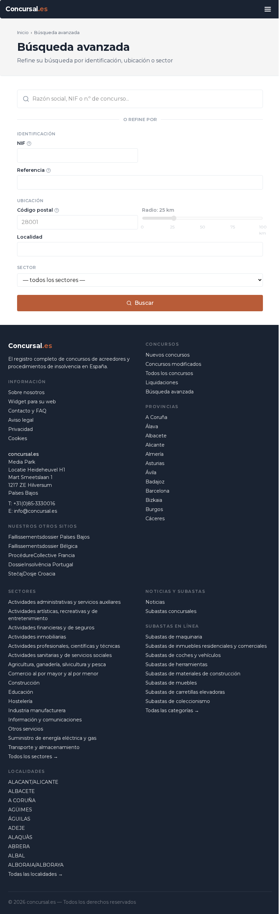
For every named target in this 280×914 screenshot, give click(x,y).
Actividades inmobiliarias (37, 637)
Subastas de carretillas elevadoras (185, 692)
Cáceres (155, 518)
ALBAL (16, 856)
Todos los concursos (169, 373)
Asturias (154, 463)
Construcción (24, 683)
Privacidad (20, 429)
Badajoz (155, 482)
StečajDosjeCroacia (31, 574)
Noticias (155, 602)
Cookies (17, 438)
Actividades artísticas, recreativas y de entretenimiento (53, 614)
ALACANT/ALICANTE (33, 782)
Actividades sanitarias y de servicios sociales (60, 655)
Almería (154, 454)
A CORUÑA (22, 800)
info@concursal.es (35, 511)
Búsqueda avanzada (169, 392)
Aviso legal (20, 420)
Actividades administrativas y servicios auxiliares (64, 602)
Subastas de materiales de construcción (192, 674)
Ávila (150, 472)
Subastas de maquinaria (173, 637)
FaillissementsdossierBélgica (43, 546)
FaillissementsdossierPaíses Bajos (48, 537)
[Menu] (268, 9)
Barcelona (157, 491)
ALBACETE (21, 791)
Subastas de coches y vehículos (183, 655)
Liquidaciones (161, 382)
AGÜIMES (20, 810)
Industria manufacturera (37, 710)
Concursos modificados (173, 364)
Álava (151, 426)
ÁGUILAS (19, 819)
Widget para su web (32, 402)
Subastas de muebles (171, 683)
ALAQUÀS (20, 837)
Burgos (154, 509)
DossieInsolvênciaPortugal (40, 564)
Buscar (144, 303)
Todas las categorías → (172, 710)
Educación (20, 692)
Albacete (156, 436)
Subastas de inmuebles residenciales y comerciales (206, 646)
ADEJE (16, 828)
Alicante (155, 445)
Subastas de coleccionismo (177, 701)
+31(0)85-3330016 (34, 503)
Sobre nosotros (26, 392)
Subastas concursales (170, 611)
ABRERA (19, 846)
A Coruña (156, 417)
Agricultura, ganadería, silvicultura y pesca (57, 664)
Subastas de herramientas (176, 664)
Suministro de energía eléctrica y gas (52, 738)
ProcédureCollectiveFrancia (41, 555)
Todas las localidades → (35, 874)
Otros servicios (25, 729)
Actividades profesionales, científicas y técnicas (64, 646)
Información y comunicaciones (45, 720)
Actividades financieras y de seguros (51, 628)
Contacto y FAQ (27, 411)
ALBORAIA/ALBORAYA (36, 865)
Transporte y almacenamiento (44, 747)
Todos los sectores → (33, 756)
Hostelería (20, 701)
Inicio (23, 32)
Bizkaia (153, 500)
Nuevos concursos (167, 355)
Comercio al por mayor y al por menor (53, 674)
